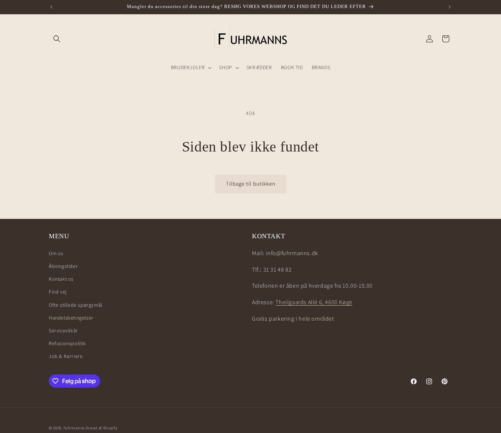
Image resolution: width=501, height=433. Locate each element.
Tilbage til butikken (250, 183)
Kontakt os (61, 278)
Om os (56, 253)
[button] (57, 39)
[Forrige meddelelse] (51, 7)
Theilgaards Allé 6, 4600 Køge (313, 302)
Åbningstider (63, 265)
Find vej (58, 291)
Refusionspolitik (67, 343)
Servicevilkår (63, 330)
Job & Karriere (66, 355)
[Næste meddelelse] (450, 7)
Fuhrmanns (73, 427)
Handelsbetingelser (71, 317)
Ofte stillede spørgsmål (75, 304)
